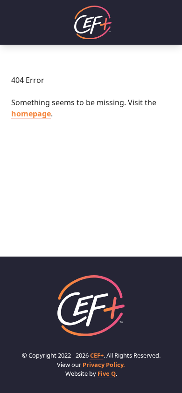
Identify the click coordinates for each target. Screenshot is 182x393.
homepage (31, 113)
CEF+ (97, 355)
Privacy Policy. (104, 364)
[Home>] (91, 305)
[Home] (93, 23)
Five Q (107, 373)
